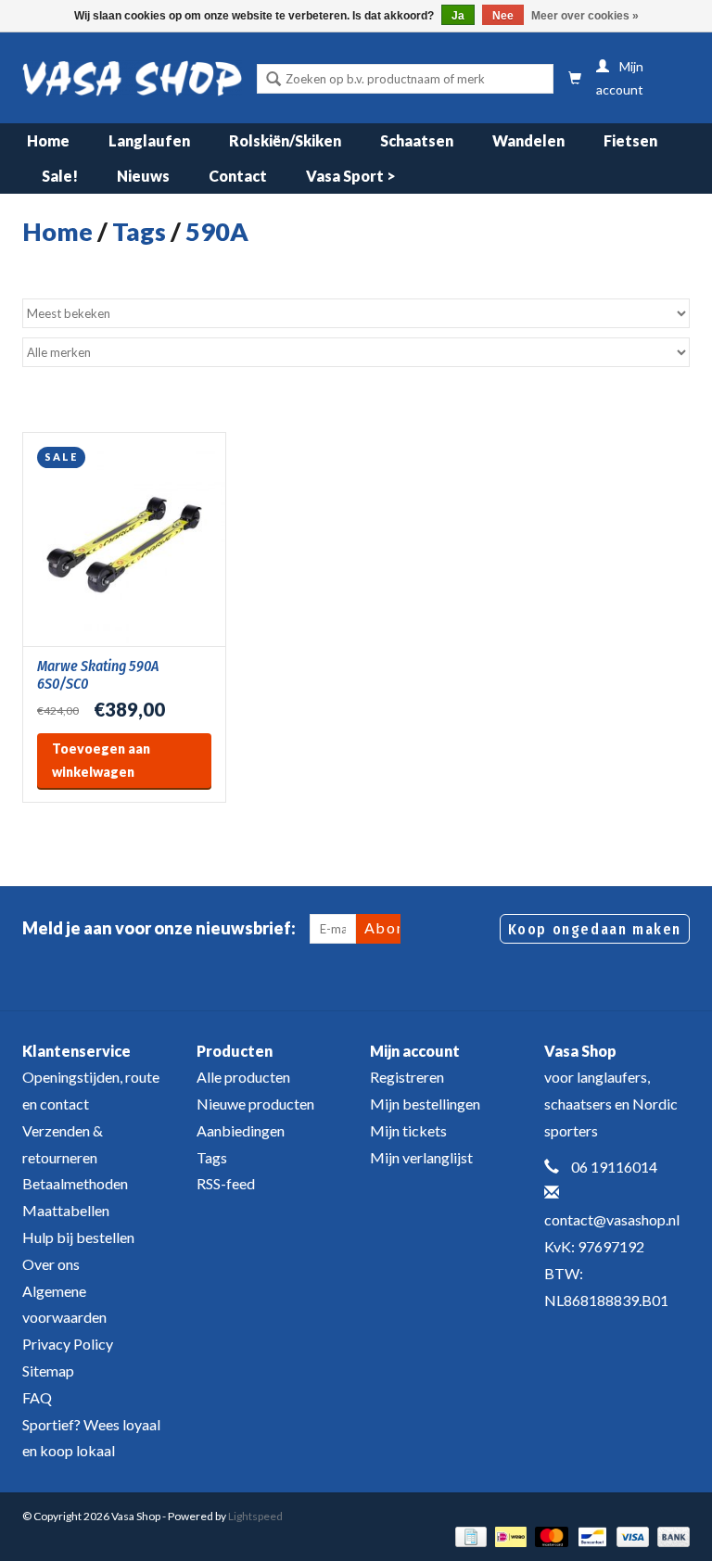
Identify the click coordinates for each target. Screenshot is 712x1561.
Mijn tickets (408, 1130)
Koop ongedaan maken (594, 929)
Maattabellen (65, 1210)
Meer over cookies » (585, 15)
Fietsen (630, 140)
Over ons (51, 1264)
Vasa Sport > (351, 175)
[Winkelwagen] (574, 78)
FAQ (37, 1397)
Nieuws (143, 175)
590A (216, 231)
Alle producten (243, 1076)
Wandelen (528, 140)
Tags (139, 231)
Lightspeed (255, 1516)
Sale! (60, 175)
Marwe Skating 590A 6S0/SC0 (98, 674)
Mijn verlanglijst (421, 1157)
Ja (457, 15)
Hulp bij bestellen (78, 1237)
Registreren (407, 1076)
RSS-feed (226, 1183)
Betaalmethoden (75, 1183)
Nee (503, 15)
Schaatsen (416, 140)
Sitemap (48, 1370)
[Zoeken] (273, 80)
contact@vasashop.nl (612, 1219)
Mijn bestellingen (425, 1103)
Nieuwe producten (255, 1103)
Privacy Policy (67, 1343)
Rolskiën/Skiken (285, 140)
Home (48, 140)
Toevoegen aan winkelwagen (101, 760)
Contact (238, 175)
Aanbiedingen (241, 1130)
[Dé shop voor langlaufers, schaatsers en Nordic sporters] (132, 78)
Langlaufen (149, 140)
